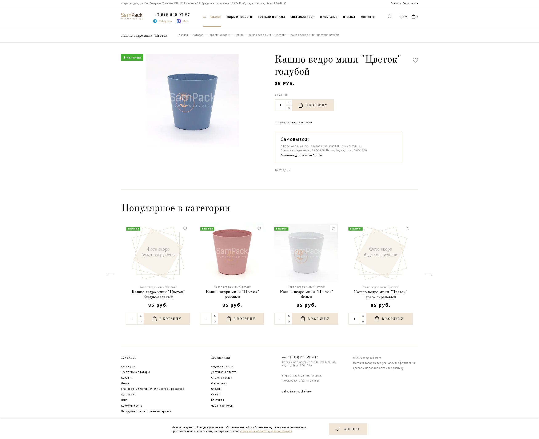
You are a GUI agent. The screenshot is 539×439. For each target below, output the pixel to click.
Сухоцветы (128, 394)
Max (185, 21)
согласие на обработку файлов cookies (266, 431)
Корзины (127, 377)
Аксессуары (128, 366)
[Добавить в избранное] (415, 60)
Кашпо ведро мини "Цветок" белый (306, 294)
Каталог (128, 357)
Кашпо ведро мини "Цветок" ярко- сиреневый (380, 294)
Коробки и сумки (132, 405)
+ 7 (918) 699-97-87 (300, 357)
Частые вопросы (222, 405)
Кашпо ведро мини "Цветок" (145, 35)
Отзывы (216, 389)
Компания (220, 357)
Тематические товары (135, 372)
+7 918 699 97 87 (171, 15)
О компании (219, 383)
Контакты (217, 400)
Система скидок (221, 377)
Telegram (165, 21)
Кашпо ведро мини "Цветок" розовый (232, 294)
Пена (124, 400)
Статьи (216, 394)
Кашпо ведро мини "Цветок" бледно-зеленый (158, 294)
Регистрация (410, 3)
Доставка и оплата (223, 372)
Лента (125, 383)
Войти (394, 3)
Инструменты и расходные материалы (146, 411)
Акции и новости (222, 366)
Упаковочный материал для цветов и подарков (152, 389)
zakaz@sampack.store (296, 391)
